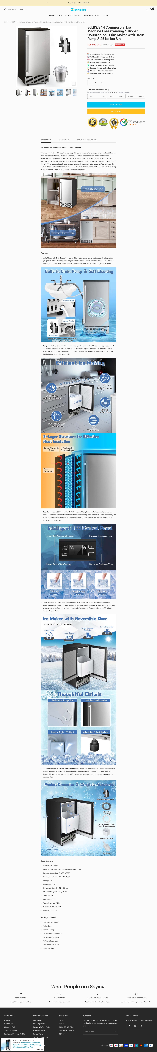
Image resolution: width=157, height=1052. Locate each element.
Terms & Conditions (40, 1037)
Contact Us (8, 1024)
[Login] (147, 9)
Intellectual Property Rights (14, 1034)
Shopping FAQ (64, 140)
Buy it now (116, 111)
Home (6, 22)
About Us (7, 1020)
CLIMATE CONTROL (73, 16)
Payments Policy (39, 1020)
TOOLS (105, 16)
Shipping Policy (39, 1024)
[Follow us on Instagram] (135, 1026)
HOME (51, 16)
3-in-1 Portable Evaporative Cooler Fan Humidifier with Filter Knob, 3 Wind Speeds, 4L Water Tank (27, 1045)
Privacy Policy (38, 1034)
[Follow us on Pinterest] (141, 1026)
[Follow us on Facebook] (129, 1026)
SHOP (60, 16)
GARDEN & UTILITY (91, 16)
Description (46, 140)
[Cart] (151, 9)
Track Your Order (10, 1030)
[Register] (115, 1031)
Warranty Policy (39, 1030)
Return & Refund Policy (86, 140)
